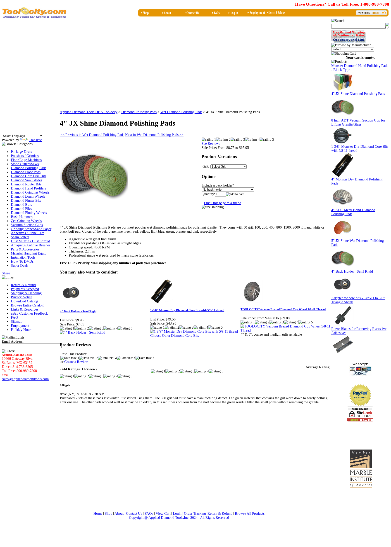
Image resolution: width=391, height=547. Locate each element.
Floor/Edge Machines (26, 160)
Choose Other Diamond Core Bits (174, 335)
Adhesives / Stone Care (27, 233)
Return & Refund (23, 285)
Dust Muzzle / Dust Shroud (30, 241)
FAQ (14, 317)
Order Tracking (195, 513)
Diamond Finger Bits (26, 200)
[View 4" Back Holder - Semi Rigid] (82, 332)
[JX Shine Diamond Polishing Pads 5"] (342, 268)
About (119, 513)
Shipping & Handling (26, 293)
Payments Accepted (25, 289)
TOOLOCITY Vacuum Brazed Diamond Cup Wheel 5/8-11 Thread (283, 309)
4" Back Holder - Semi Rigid (78, 311)
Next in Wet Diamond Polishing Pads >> (154, 135)
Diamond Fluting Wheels (29, 213)
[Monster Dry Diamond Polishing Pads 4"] (342, 207)
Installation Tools (23, 257)
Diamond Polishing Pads (28, 168)
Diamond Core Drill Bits (28, 176)
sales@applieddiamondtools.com (25, 379)
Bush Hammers (22, 217)
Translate (35, 140)
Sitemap (16, 321)
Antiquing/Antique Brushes (30, 245)
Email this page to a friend (222, 203)
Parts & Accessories (25, 249)
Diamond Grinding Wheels (30, 192)
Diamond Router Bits (26, 184)
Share (6, 273)
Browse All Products (197, 515)
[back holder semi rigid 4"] (342, 295)
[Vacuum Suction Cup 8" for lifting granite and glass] (342, 143)
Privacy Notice (21, 297)
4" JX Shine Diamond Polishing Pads (358, 94)
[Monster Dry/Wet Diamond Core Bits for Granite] (342, 176)
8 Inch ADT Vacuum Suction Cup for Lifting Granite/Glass (358, 122)
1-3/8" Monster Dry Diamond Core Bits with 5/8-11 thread (187, 310)
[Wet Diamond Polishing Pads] (342, 117)
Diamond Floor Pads (26, 172)
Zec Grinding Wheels (26, 221)
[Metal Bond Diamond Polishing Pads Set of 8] (342, 237)
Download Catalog (24, 301)
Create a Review (76, 362)
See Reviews (211, 143)
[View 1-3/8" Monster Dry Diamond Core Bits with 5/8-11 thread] (194, 331)
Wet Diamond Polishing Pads (181, 112)
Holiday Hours (21, 330)
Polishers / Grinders (25, 156)
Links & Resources (24, 309)
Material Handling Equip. (29, 253)
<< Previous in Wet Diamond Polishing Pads (92, 135)
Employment (20, 325)
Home (97, 513)
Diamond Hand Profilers (28, 188)
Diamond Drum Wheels (28, 196)
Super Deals (19, 265)
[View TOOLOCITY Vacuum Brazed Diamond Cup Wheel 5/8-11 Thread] (285, 330)
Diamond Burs (21, 204)
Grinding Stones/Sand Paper (31, 229)
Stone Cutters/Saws (25, 164)
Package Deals (21, 152)
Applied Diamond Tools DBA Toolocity (88, 112)
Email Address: (13, 341)
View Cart (163, 513)
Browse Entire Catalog (27, 305)
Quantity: (208, 194)
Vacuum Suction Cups (27, 225)
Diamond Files (21, 208)
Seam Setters (20, 237)
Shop (108, 513)
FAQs (149, 513)
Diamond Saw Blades (26, 180)
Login (177, 513)
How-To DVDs (22, 261)
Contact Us (134, 513)
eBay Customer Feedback (29, 313)
